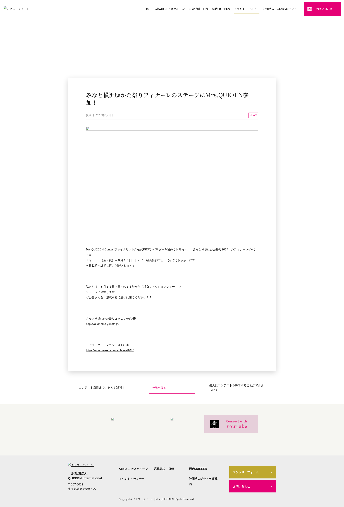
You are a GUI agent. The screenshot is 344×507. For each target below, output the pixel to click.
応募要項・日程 (198, 9)
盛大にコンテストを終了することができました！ (236, 387)
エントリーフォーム (246, 472)
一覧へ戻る (159, 387)
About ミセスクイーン (170, 9)
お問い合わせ (324, 9)
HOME (146, 9)
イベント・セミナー (246, 9)
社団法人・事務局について (280, 9)
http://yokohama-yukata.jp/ (102, 323)
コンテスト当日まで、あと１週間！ (102, 387)
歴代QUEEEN (221, 9)
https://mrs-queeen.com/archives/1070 (110, 350)
